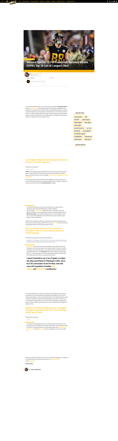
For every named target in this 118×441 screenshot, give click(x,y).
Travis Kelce (41, 269)
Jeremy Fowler (38, 210)
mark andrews (78, 122)
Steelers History (70, 1)
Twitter (58, 359)
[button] (2, 1)
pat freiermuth (87, 131)
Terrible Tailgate (61, 1)
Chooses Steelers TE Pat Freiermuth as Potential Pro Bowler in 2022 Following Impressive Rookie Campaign (45, 230)
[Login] (7, 1)
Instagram (31, 361)
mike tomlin (88, 122)
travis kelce (88, 139)
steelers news (78, 117)
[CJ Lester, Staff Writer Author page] (27, 74)
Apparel (53, 1)
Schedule (42, 1)
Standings (47, 1)
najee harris (77, 125)
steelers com (88, 136)
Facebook (53, 359)
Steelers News (25, 1)
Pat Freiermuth (34, 108)
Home (19, 1)
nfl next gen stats (79, 128)
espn (86, 117)
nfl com (89, 128)
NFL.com (55, 222)
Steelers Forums (34, 1)
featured (76, 119)
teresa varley (78, 139)
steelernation (78, 136)
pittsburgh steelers (79, 133)
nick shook (77, 131)
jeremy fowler (86, 119)
